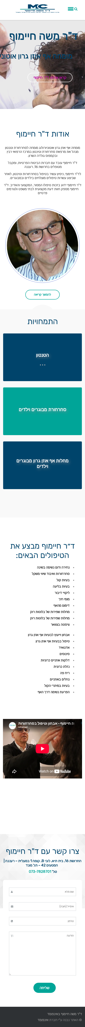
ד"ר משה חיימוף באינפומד (64, 1014)
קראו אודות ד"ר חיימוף (50, 77)
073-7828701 (40, 871)
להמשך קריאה (42, 294)
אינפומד (43, 1020)
